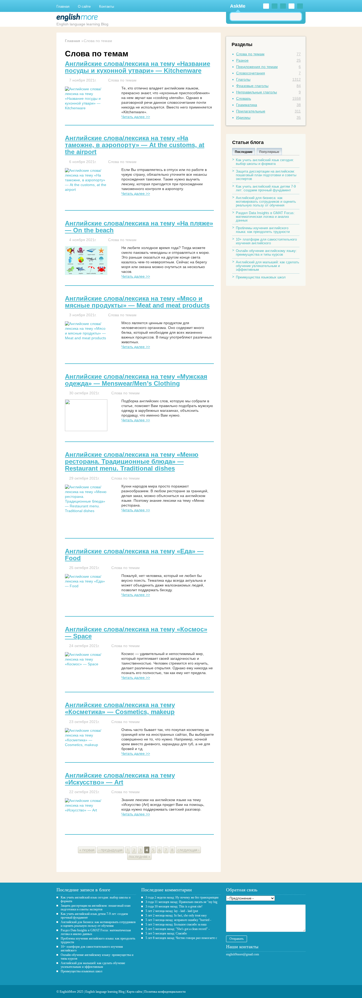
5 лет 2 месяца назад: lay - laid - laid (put (171, 911)
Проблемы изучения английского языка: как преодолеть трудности (263, 230)
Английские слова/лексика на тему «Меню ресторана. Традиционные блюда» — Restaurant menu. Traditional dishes (131, 461)
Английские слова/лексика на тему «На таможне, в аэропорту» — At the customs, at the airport (134, 145)
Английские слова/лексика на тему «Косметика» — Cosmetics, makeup (120, 708)
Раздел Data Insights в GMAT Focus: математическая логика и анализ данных (265, 216)
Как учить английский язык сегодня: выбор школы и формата (265, 162)
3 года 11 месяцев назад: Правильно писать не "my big (181, 902)
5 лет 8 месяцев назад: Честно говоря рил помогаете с (181, 938)
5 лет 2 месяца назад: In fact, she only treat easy (176, 915)
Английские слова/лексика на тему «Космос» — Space (136, 633)
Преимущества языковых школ (261, 277)
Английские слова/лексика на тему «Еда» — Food (134, 555)
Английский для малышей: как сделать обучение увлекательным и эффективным (267, 266)
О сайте (84, 6)
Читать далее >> (135, 117)
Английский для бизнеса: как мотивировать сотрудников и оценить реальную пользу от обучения (266, 201)
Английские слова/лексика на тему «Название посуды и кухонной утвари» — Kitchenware (137, 67)
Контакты (106, 6)
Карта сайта (134, 992)
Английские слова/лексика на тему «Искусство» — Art (120, 779)
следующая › (188, 850)
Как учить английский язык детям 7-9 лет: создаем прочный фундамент (266, 188)
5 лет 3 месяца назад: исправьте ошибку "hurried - (178, 920)
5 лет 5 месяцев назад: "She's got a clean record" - (177, 929)
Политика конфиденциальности (165, 992)
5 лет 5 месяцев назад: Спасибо (166, 933)
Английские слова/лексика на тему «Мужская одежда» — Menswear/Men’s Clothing (136, 380)
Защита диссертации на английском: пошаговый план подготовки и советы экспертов (266, 175)
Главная (62, 6)
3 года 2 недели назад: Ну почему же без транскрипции (181, 897)
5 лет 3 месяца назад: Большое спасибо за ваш (175, 924)
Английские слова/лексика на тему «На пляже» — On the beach (139, 227)
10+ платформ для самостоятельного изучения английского (266, 241)
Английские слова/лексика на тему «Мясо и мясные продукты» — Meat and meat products (137, 302)
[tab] (243, 151)
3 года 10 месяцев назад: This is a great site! (173, 906)
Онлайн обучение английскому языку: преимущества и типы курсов (266, 252)
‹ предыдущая (110, 850)
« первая (87, 850)
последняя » (139, 856)
